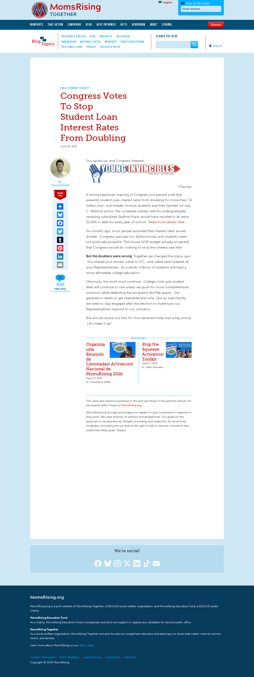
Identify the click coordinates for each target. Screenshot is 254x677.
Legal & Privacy (92, 657)
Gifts (123, 24)
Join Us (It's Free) (198, 3)
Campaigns (74, 24)
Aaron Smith (60, 185)
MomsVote (36, 24)
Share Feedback (70, 657)
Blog (89, 24)
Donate (216, 24)
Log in (217, 45)
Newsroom (138, 24)
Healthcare (123, 36)
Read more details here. (167, 222)
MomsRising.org (69, 10)
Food (93, 36)
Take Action (55, 24)
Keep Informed (106, 24)
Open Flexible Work (132, 41)
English (167, 2)
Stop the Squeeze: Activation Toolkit (153, 352)
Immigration (68, 41)
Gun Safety (106, 36)
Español (167, 24)
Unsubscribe (113, 657)
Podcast (91, 46)
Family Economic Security (74, 87)
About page (86, 645)
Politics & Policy (110, 46)
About (154, 24)
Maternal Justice (90, 41)
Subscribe (130, 657)
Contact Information (43, 657)
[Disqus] (139, 485)
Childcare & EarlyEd (73, 36)
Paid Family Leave (72, 46)
